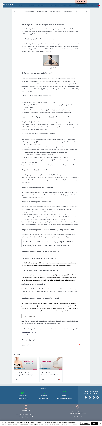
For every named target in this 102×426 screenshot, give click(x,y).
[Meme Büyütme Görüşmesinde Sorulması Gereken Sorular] (51, 363)
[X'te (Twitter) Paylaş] (26, 340)
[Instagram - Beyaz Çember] (86, 397)
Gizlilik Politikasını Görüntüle (70, 424)
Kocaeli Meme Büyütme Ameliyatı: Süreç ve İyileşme (25, 374)
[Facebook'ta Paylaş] (22, 340)
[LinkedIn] (98, 397)
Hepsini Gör (85, 354)
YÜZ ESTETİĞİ (68, 12)
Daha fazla (79, 12)
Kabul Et (95, 423)
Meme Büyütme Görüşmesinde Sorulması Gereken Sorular (49, 374)
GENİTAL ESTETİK (55, 12)
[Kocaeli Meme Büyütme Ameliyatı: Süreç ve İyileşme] (25, 363)
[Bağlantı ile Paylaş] (34, 340)
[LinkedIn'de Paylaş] (30, 340)
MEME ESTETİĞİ (42, 12)
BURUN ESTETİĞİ (29, 12)
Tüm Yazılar (17, 12)
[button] (86, 11)
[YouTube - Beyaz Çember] (94, 397)
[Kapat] (100, 423)
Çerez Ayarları (85, 423)
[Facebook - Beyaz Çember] (90, 397)
